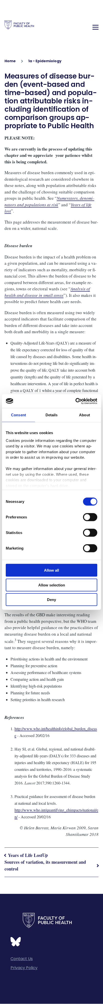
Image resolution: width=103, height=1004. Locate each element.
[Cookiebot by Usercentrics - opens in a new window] (75, 401)
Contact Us (21, 959)
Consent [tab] (18, 415)
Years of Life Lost (25, 855)
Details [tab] (52, 415)
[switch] (90, 517)
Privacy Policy (24, 968)
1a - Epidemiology (45, 60)
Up (45, 855)
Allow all (51, 570)
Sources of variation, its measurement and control (45, 865)
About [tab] (84, 415)
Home (10, 60)
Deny (51, 599)
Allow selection (51, 585)
